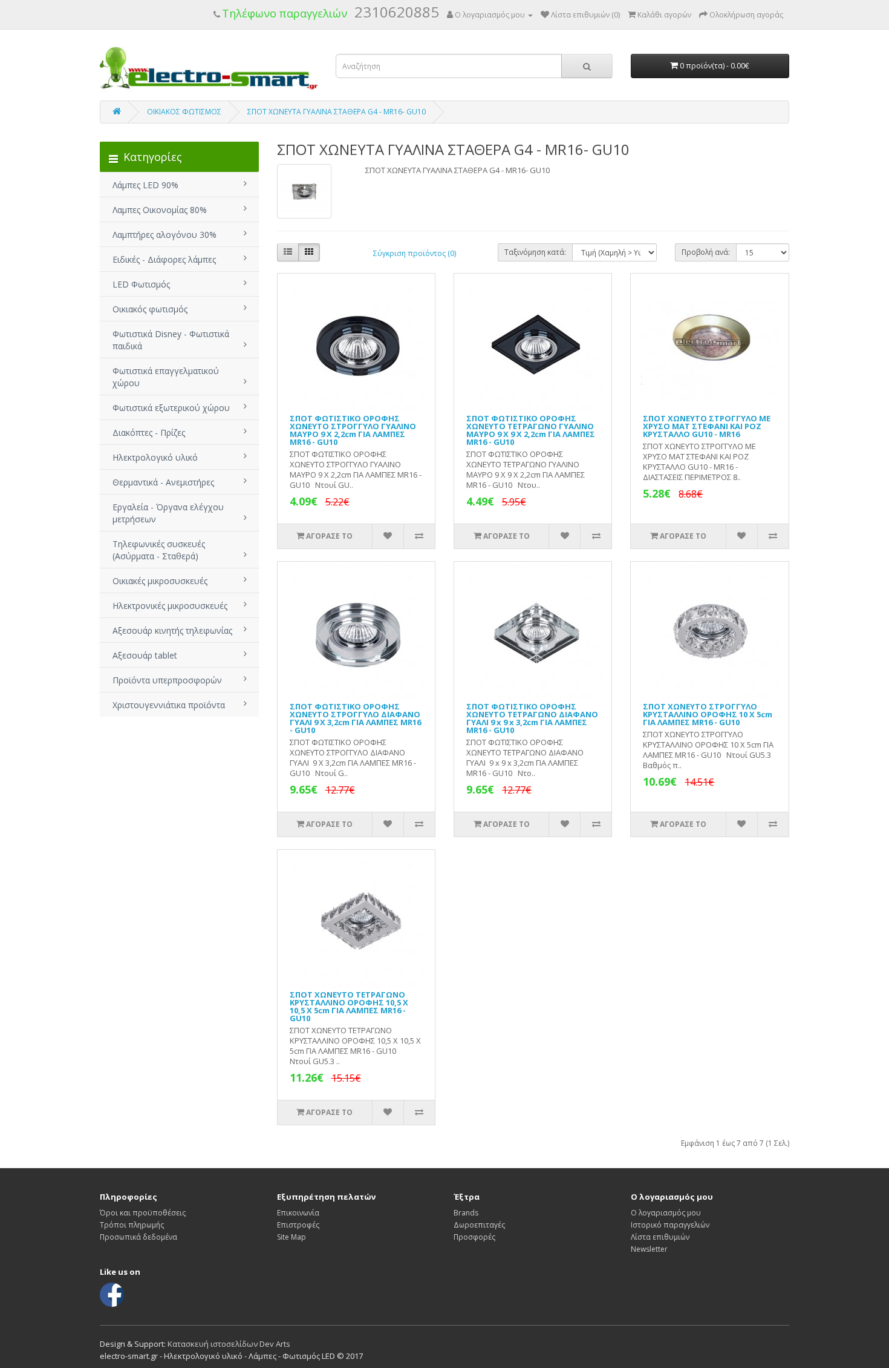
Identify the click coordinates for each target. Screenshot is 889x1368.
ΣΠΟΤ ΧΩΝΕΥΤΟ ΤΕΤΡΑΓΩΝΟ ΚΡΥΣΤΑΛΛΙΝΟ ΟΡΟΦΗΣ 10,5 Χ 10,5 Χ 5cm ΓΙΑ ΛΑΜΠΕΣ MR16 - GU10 (349, 1006)
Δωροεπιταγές (479, 1225)
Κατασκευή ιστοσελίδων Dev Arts (229, 1343)
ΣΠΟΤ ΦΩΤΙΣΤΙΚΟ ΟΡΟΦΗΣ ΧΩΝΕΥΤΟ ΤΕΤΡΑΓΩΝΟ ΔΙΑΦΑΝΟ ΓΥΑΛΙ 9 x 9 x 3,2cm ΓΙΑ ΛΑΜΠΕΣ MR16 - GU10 (532, 718)
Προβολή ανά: (706, 252)
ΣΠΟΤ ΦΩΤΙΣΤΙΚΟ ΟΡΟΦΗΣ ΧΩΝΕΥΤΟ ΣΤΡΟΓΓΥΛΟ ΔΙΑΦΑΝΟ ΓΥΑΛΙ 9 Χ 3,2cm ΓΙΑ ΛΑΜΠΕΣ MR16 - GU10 (355, 718)
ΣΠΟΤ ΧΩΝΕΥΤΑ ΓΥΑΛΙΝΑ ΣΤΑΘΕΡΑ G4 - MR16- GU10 (336, 112)
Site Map (291, 1237)
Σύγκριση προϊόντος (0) (414, 253)
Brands (466, 1213)
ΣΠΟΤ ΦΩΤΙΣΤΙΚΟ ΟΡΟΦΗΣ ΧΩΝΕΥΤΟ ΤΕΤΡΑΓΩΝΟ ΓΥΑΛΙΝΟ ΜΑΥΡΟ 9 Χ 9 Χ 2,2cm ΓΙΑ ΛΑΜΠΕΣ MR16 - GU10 (530, 430)
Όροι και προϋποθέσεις (143, 1213)
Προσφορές (474, 1237)
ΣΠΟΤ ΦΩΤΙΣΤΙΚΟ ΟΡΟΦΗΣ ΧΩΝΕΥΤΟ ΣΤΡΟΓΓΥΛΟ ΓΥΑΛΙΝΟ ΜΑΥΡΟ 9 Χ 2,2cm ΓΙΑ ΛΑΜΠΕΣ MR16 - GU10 (353, 430)
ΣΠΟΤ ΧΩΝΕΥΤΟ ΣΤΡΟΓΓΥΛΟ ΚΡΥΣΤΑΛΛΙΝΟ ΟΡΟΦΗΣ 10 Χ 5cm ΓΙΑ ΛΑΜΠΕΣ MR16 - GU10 (707, 714)
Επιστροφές (298, 1225)
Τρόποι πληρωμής (132, 1225)
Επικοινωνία (298, 1213)
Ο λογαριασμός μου (666, 1213)
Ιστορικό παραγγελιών (670, 1225)
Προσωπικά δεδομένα (138, 1237)
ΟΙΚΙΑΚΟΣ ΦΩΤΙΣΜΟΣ (184, 112)
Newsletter (649, 1249)
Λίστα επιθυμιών (660, 1237)
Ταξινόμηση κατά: (535, 252)
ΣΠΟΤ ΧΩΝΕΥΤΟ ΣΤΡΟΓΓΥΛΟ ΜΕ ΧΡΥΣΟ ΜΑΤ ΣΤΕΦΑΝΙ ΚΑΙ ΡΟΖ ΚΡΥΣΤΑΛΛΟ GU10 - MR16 (706, 426)
